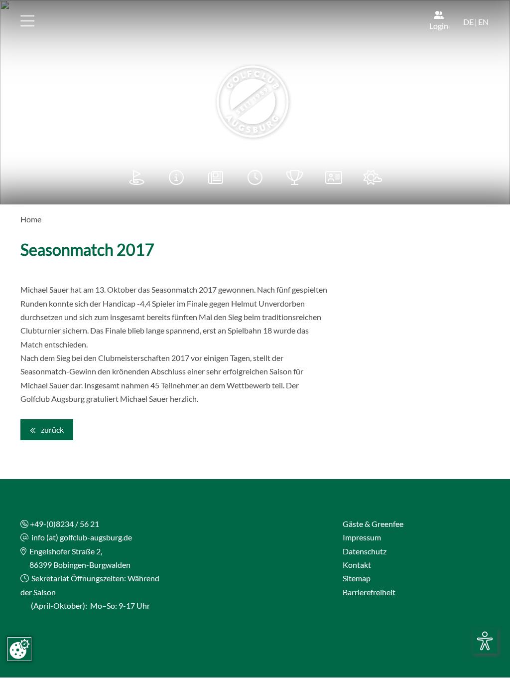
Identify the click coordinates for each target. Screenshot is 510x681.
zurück (51, 429)
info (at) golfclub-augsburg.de (81, 537)
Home (30, 219)
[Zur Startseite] (255, 102)
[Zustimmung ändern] (19, 649)
